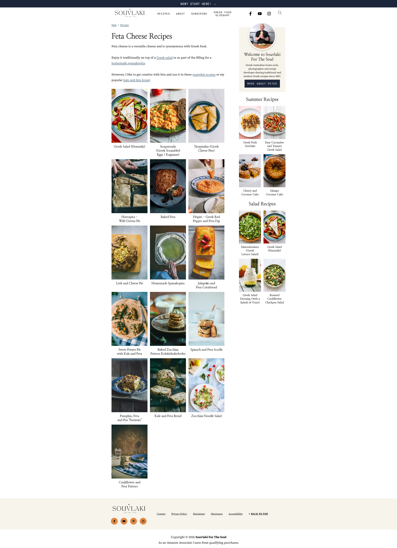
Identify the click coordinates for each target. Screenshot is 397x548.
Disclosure (217, 513)
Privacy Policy (179, 513)
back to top (259, 513)
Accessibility (236, 513)
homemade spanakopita (128, 63)
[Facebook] (250, 14)
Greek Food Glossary (223, 14)
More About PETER (262, 83)
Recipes (163, 13)
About (180, 13)
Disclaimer (199, 513)
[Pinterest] (133, 521)
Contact (161, 513)
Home (114, 24)
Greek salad (164, 58)
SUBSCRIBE (199, 13)
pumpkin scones (204, 75)
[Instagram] (269, 14)
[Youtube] (260, 14)
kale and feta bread (136, 80)
